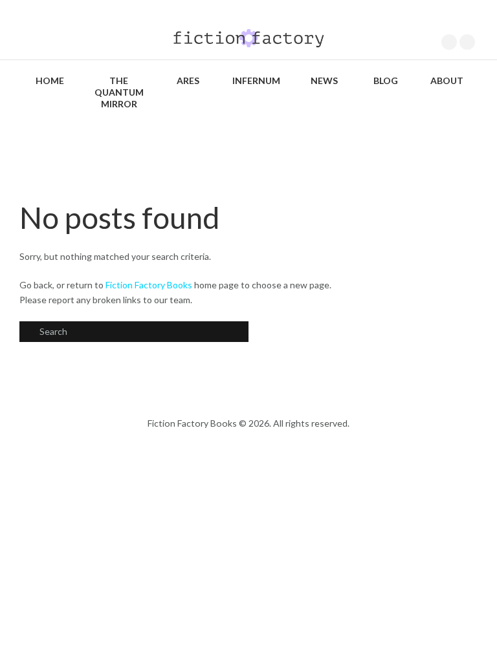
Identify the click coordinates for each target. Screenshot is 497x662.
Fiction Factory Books (148, 284)
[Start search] (28, 332)
